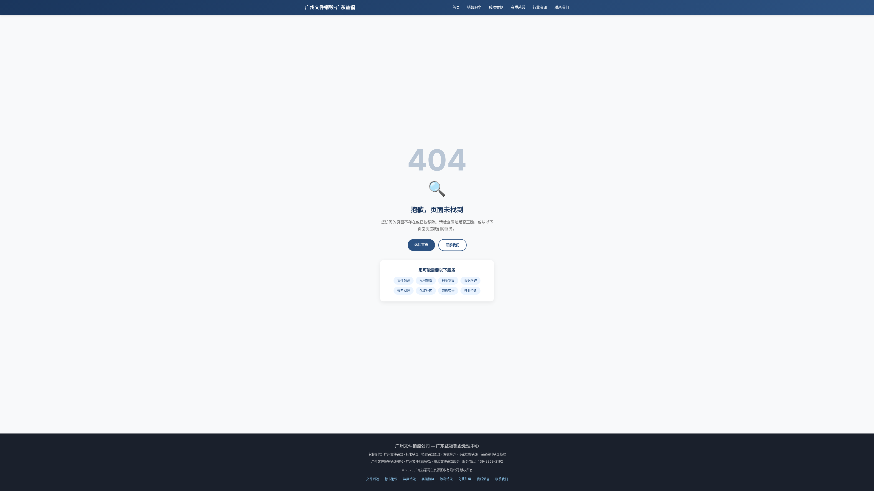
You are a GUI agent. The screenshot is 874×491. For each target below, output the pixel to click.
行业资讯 (540, 7)
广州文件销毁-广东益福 (330, 7)
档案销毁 (448, 280)
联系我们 (561, 7)
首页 (456, 7)
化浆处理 (425, 291)
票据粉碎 (470, 280)
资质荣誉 (518, 7)
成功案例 (496, 7)
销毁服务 (474, 7)
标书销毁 (425, 280)
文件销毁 (403, 280)
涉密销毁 (403, 291)
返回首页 (421, 244)
